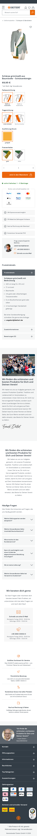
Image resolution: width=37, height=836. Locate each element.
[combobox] (16, 12)
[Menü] (4, 7)
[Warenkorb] (33, 8)
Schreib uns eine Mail (24, 253)
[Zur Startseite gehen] (14, 7)
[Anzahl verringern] (3, 168)
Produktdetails (9, 273)
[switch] (32, 817)
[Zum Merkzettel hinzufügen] (30, 27)
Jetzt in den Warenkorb (18, 175)
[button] (18, 519)
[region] (18, 47)
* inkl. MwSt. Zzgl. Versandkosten (12, 86)
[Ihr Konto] (26, 8)
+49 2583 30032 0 (23, 249)
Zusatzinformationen (11, 329)
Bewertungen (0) (10, 336)
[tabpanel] (18, 298)
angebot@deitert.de (14, 320)
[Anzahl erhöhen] (33, 168)
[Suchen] (32, 12)
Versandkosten (26, 829)
